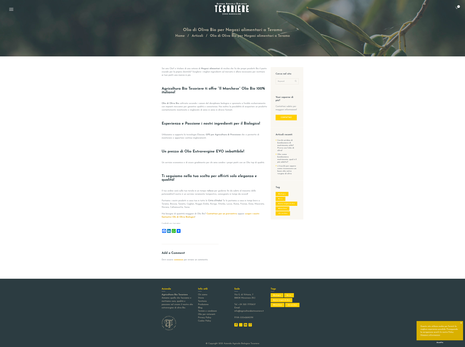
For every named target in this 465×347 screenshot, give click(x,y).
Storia (201, 298)
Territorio (202, 301)
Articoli (197, 36)
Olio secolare (282, 213)
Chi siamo (202, 295)
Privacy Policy (204, 318)
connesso (178, 260)
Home (180, 36)
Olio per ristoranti (206, 314)
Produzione (203, 304)
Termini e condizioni (207, 311)
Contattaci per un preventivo (222, 214)
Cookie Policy (204, 321)
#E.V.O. (280, 199)
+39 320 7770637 (247, 304)
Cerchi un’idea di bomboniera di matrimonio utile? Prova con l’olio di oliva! (285, 145)
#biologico (282, 194)
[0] (459, 6)
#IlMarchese (282, 208)
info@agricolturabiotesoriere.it (249, 311)
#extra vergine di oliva (286, 204)
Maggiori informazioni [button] (430, 335)
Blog (200, 308)
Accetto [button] (440, 342)
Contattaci (286, 117)
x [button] (461, 323)
